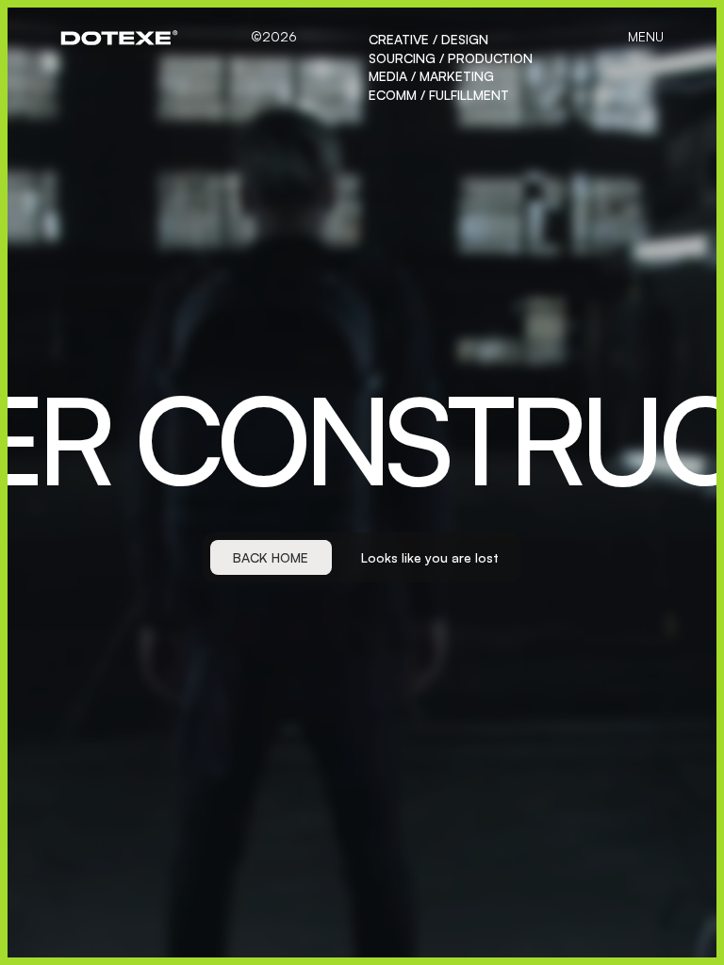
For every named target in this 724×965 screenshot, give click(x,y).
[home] (119, 37)
